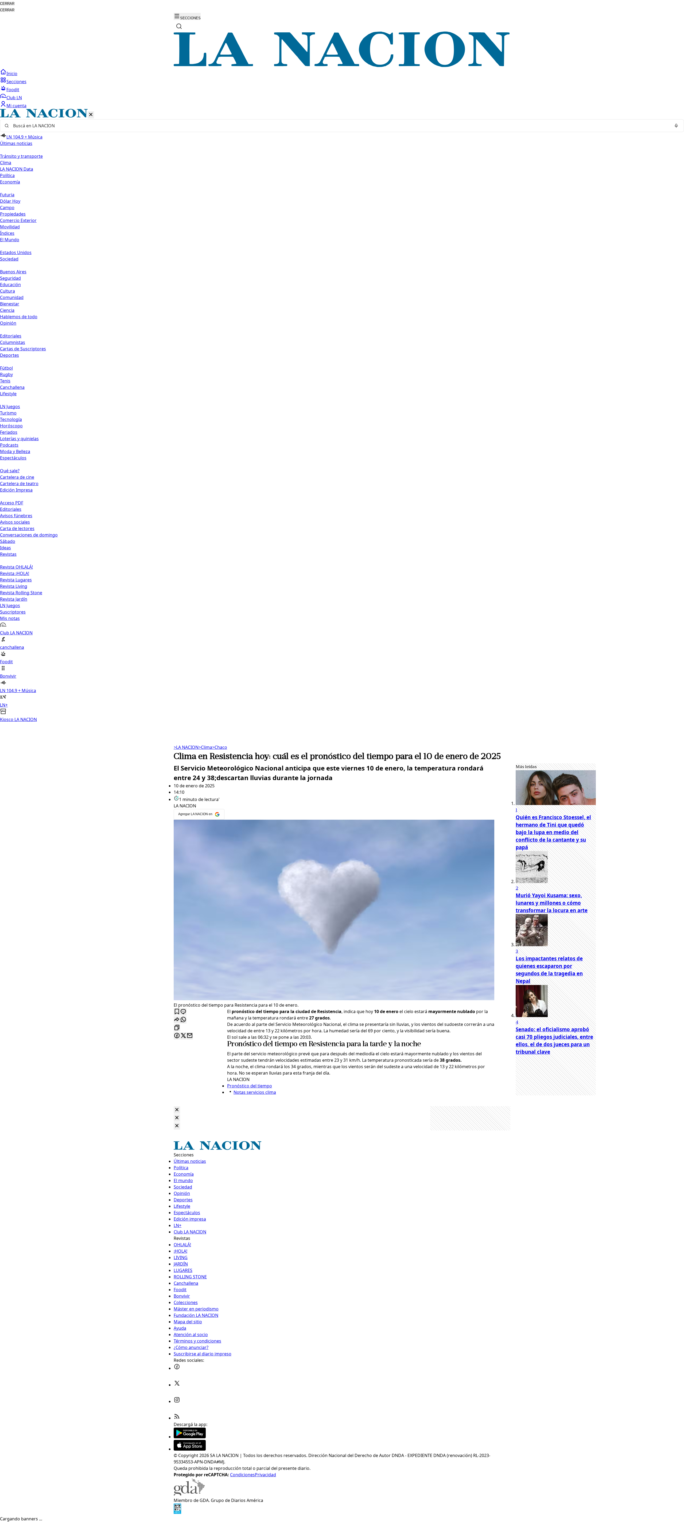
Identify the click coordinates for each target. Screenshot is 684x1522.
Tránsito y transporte (21, 156)
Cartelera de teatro (19, 483)
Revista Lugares (16, 580)
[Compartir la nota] (177, 1019)
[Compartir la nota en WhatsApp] (183, 1019)
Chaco (219, 747)
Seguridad (10, 278)
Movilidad (10, 227)
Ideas (5, 548)
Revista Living (13, 586)
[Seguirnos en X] (177, 1385)
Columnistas (12, 342)
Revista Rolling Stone (21, 593)
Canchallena (12, 387)
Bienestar (9, 304)
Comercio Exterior (18, 220)
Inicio (11, 73)
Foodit (12, 90)
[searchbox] (340, 125)
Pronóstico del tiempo (262, 1044)
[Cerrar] (91, 114)
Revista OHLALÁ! (16, 567)
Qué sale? (10, 471)
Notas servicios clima (255, 1092)
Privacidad (265, 1475)
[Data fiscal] (177, 1512)
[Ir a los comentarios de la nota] (183, 1011)
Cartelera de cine (17, 477)
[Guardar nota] (177, 1011)
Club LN (14, 98)
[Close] (177, 1110)
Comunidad (12, 297)
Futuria (7, 195)
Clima (5, 163)
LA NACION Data (16, 169)
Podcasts (9, 445)
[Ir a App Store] (190, 1449)
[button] (342, 416)
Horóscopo (11, 426)
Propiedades (13, 214)
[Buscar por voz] (676, 125)
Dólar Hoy (10, 201)
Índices (7, 233)
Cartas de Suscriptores (23, 349)
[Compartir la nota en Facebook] (177, 1036)
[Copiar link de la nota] (177, 1028)
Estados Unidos (16, 252)
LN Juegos (10, 406)
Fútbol (6, 368)
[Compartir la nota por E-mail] (189, 1036)
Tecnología (11, 419)
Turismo (8, 413)
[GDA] (189, 1494)
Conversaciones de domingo (29, 535)
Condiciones (242, 1475)
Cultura (7, 291)
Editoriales (10, 336)
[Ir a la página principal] (342, 65)
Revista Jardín (13, 599)
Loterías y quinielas (19, 439)
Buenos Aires (13, 272)
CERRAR (7, 4)
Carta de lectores (17, 528)
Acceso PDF (11, 503)
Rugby (6, 374)
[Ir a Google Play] (190, 1437)
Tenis (5, 381)
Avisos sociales (15, 522)
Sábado (7, 541)
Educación (10, 284)
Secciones (16, 82)
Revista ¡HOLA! (14, 573)
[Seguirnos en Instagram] (177, 1401)
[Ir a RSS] (177, 1418)
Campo (7, 207)
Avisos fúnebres (16, 516)
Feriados (8, 432)
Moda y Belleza (15, 451)
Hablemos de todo (18, 317)
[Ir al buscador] (179, 26)
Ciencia (7, 310)
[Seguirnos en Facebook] (177, 1368)
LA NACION (186, 747)
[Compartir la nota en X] (183, 1036)
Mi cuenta (16, 106)
